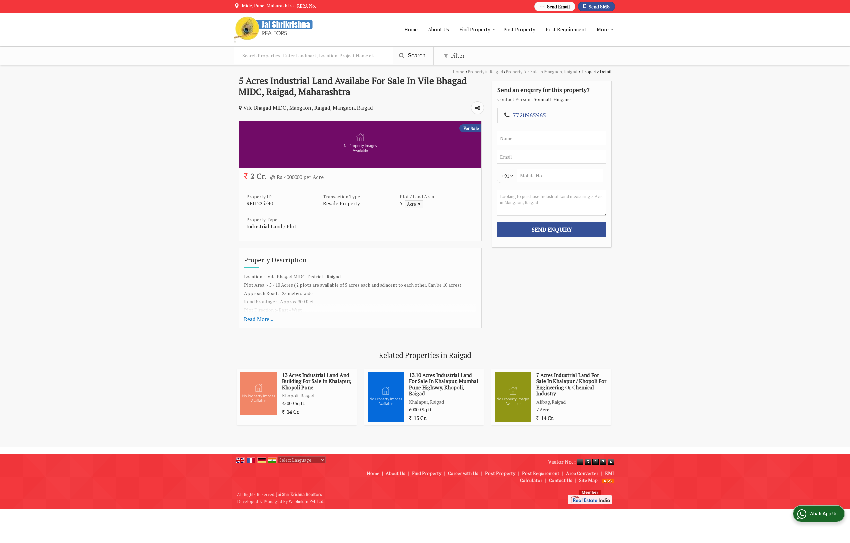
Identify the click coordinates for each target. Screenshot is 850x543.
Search (415, 55)
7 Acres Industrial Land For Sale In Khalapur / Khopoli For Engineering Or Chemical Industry (571, 384)
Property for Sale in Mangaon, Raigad (541, 72)
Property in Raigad (485, 72)
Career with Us (463, 473)
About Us (438, 29)
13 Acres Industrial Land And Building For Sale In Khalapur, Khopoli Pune (316, 381)
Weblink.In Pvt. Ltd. (306, 501)
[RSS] (608, 480)
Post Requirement (566, 29)
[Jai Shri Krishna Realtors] (273, 29)
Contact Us (560, 480)
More (603, 29)
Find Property (474, 29)
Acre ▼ (414, 204)
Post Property (519, 29)
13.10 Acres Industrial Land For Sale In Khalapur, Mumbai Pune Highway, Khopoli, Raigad (443, 384)
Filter (457, 55)
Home (411, 29)
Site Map (588, 480)
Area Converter (582, 473)
